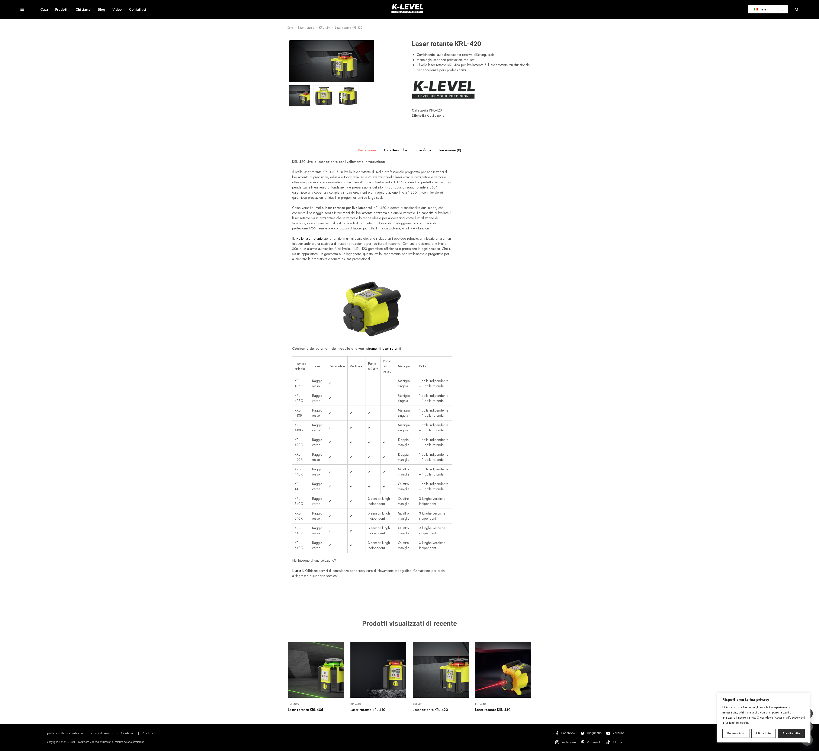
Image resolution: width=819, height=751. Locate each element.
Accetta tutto (791, 733)
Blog (101, 9)
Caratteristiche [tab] (395, 150)
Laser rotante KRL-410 (367, 709)
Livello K (298, 570)
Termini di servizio (102, 733)
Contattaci (137, 9)
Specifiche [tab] (423, 150)
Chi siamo (83, 9)
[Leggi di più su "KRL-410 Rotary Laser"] (373, 691)
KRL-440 (480, 704)
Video (117, 9)
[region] (763, 717)
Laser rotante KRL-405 (305, 709)
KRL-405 (293, 704)
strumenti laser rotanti (383, 348)
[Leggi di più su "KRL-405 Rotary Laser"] (310, 691)
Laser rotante (306, 27)
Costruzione (435, 115)
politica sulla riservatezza (65, 733)
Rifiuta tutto (763, 733)
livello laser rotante (309, 238)
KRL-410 (355, 704)
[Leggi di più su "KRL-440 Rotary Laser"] (498, 691)
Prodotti (61, 9)
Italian (763, 9)
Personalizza (736, 733)
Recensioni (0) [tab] (450, 150)
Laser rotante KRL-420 (430, 709)
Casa (44, 9)
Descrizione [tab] (367, 150)
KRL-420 (324, 27)
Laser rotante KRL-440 (492, 709)
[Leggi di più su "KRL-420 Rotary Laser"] (435, 691)
